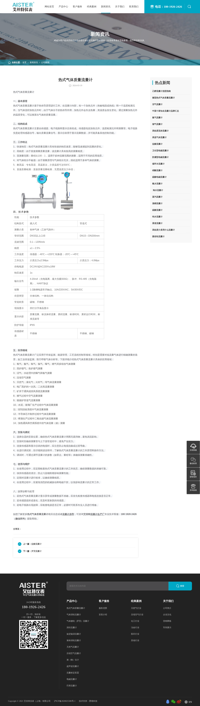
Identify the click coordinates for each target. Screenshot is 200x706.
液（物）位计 (73, 660)
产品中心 (63, 6)
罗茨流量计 (36, 551)
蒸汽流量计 (157, 197)
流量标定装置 (73, 673)
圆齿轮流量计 (158, 236)
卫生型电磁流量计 (160, 150)
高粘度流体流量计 (160, 131)
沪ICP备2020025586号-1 (65, 701)
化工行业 (135, 621)
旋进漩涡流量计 (74, 634)
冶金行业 (135, 627)
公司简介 (167, 608)
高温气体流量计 (159, 137)
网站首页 (49, 6)
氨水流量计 (157, 184)
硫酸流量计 (157, 210)
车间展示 (167, 627)
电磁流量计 (72, 679)
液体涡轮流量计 (74, 640)
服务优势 (103, 608)
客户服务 (77, 6)
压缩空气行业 (137, 614)
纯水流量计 (157, 217)
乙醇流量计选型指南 (161, 91)
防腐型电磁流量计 (160, 157)
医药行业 (135, 634)
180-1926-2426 (33, 607)
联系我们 (134, 6)
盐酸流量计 (36, 544)
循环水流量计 (158, 164)
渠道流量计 (157, 223)
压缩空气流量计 (74, 653)
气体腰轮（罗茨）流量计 (78, 621)
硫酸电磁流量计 (159, 177)
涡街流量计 (72, 627)
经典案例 (91, 6)
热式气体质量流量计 (76, 608)
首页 (24, 62)
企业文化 (167, 614)
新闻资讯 (105, 6)
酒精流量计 (157, 203)
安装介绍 (103, 614)
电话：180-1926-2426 (168, 6)
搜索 (182, 586)
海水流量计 (157, 190)
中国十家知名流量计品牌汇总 (165, 111)
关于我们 (119, 6)
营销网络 (167, 621)
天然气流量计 (73, 647)
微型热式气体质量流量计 (163, 98)
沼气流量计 (157, 104)
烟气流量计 (157, 124)
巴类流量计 (72, 686)
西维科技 (93, 701)
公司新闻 (45, 62)
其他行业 (135, 640)
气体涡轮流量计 (74, 614)
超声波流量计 (73, 666)
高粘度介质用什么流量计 (163, 230)
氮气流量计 (157, 117)
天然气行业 (136, 608)
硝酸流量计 (157, 170)
